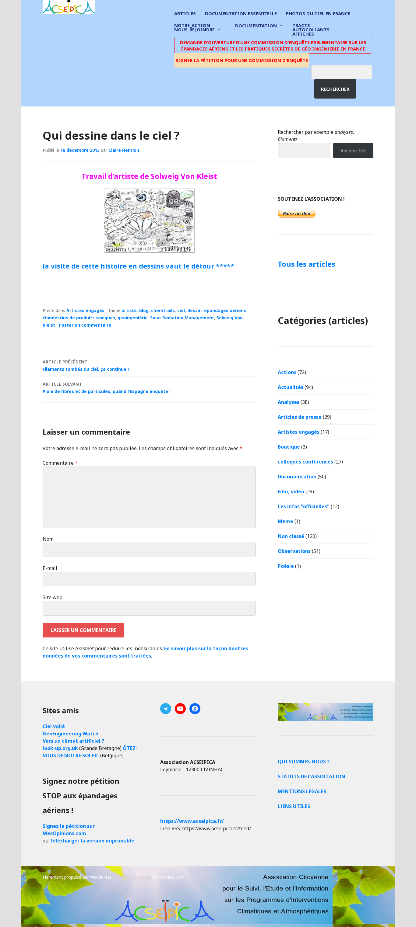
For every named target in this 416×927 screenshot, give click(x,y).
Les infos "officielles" (304, 506)
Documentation (256, 26)
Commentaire (60, 463)
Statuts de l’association (311, 776)
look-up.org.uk (60, 748)
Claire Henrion (123, 150)
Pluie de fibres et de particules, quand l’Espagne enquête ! (107, 387)
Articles (185, 13)
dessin (194, 310)
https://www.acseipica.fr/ (192, 821)
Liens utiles (294, 806)
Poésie (286, 566)
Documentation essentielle (241, 13)
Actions (287, 372)
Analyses (288, 402)
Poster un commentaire (85, 325)
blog (144, 310)
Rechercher (335, 89)
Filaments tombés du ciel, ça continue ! (86, 365)
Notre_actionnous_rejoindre (194, 28)
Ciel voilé (54, 726)
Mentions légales (302, 791)
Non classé (291, 536)
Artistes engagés (85, 310)
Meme (285, 521)
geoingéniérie (133, 318)
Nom (48, 539)
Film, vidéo (291, 491)
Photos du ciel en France (318, 13)
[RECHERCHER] (346, 71)
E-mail (50, 568)
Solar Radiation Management (182, 318)
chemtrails (163, 310)
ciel (181, 310)
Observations (294, 551)
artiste (129, 310)
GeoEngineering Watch (70, 733)
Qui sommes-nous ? (304, 761)
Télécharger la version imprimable (92, 840)
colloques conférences (305, 461)
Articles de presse (300, 417)
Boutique (289, 446)
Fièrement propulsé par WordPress (77, 877)
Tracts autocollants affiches (311, 29)
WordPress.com (168, 877)
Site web (52, 597)
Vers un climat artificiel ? (73, 741)
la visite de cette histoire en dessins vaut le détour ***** (138, 265)
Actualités (290, 387)
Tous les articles (306, 264)
